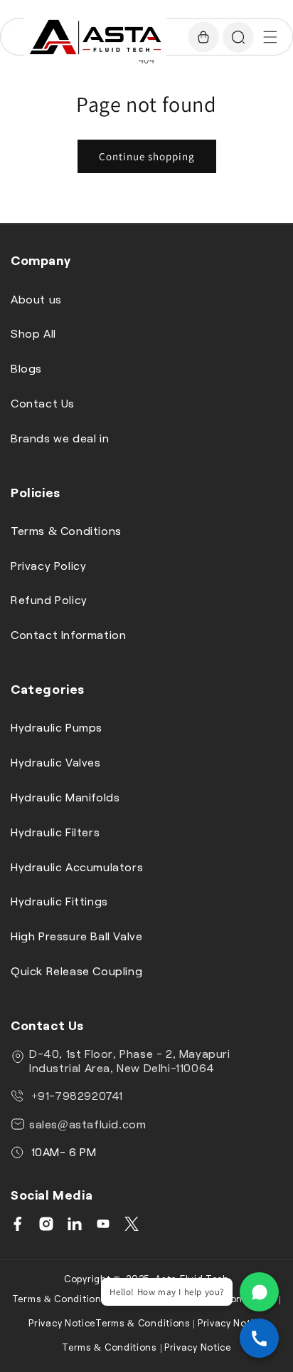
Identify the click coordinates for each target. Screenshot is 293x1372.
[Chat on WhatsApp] (259, 1291)
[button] (270, 37)
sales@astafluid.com (87, 1124)
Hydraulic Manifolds (65, 797)
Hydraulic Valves (56, 762)
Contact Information (68, 634)
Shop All (33, 333)
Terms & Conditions (66, 530)
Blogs (26, 368)
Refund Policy (49, 599)
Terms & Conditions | (62, 1298)
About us (36, 299)
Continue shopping (147, 156)
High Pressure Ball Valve (76, 935)
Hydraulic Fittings (59, 901)
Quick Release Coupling (76, 970)
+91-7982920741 (75, 1095)
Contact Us (43, 403)
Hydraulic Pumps (56, 727)
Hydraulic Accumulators (77, 866)
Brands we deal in (60, 438)
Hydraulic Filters (55, 831)
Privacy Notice (61, 1323)
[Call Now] (259, 1338)
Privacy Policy (48, 565)
